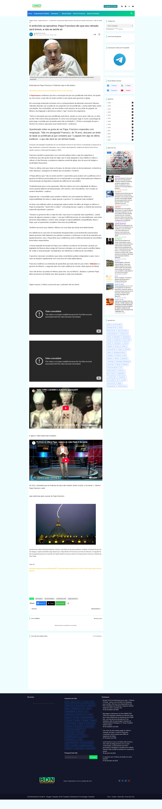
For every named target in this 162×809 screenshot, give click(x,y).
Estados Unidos (75, 702)
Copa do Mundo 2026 (72, 742)
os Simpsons (83, 736)
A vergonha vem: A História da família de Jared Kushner (117, 758)
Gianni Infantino (90, 748)
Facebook (42, 603)
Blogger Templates (52, 797)
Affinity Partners (122, 386)
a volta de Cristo (111, 377)
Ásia (124, 355)
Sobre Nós (120, 797)
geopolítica (69, 748)
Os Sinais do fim (111, 327)
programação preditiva (86, 745)
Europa (109, 337)
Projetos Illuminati (112, 333)
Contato (114, 797)
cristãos (120, 349)
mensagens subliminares (123, 361)
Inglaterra (109, 346)
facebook (114, 90)
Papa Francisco (36, 95)
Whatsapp (61, 603)
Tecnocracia (110, 364)
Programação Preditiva (41, 13)
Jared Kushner (76, 708)
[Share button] (68, 603)
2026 (120, 102)
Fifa (84, 730)
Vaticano (93, 264)
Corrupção (110, 355)
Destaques (54, 13)
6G (117, 380)
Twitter (52, 603)
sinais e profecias (123, 330)
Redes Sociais (111, 330)
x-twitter (128, 85)
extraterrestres (111, 386)
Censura (117, 346)
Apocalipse (39, 598)
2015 (120, 137)
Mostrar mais (98, 618)
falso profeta (110, 380)
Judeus (109, 352)
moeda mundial (90, 723)
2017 (120, 130)
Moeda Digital (66, 13)
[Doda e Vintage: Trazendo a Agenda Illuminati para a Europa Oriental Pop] (110, 278)
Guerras (109, 340)
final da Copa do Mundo (86, 742)
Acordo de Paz (111, 349)
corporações (117, 343)
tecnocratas (80, 733)
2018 (120, 127)
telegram (114, 85)
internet (109, 343)
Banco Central (111, 374)
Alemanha (124, 358)
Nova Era (80, 711)
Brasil (67, 702)
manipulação (126, 337)
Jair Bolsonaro (91, 705)
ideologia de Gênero (119, 352)
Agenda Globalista (93, 13)
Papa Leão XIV (111, 383)
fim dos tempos (49, 598)
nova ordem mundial (88, 702)
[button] (131, 13)
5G (121, 367)
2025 (120, 106)
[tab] (30, 14)
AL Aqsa (79, 739)
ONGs (67, 745)
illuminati (127, 349)
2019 (120, 124)
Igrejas (119, 383)
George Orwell (79, 726)
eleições (109, 358)
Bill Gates (77, 720)
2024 (120, 109)
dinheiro (124, 346)
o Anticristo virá (61, 598)
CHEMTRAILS (121, 374)
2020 (120, 121)
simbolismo (69, 726)
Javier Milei (74, 745)
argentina (93, 720)
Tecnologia (110, 361)
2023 (120, 112)
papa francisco (43, 20)
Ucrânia (90, 714)
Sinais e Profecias (79, 13)
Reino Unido (127, 340)
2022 (120, 115)
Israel (108, 324)
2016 (120, 134)
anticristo (125, 364)
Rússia (67, 708)
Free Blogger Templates (86, 797)
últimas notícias (111, 370)
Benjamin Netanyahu (87, 717)
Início (30, 13)
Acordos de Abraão (112, 367)
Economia (118, 355)
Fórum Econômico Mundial (73, 730)
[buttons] (122, 6)
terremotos (121, 370)
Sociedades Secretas (72, 736)
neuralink (123, 380)
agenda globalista (70, 711)
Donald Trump (69, 705)
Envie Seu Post (129, 797)
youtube (128, 90)
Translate (120, 29)
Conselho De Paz (79, 748)
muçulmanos (117, 340)
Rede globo (117, 337)
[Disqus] (66, 664)
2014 (120, 140)
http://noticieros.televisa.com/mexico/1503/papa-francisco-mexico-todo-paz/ (51, 90)
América (126, 343)
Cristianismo (122, 377)
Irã (85, 714)
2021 (120, 118)
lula (83, 708)
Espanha (81, 723)
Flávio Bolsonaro (70, 739)
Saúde (118, 364)
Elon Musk (85, 720)
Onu (86, 711)
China (120, 327)
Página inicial (33, 20)
